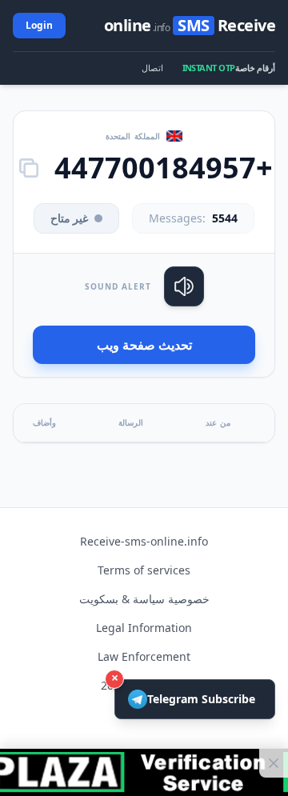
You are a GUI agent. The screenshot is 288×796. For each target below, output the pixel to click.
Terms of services (144, 570)
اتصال (152, 68)
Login (39, 25)
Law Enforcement (144, 656)
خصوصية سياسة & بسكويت (144, 598)
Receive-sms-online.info (144, 541)
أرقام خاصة (255, 68)
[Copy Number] (29, 168)
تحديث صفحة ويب (144, 345)
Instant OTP (208, 68)
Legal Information (144, 627)
